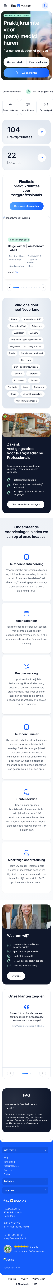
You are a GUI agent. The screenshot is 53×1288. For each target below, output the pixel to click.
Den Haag (26, 360)
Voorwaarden (38, 1279)
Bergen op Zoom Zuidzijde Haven (26, 346)
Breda (12, 353)
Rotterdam (39, 387)
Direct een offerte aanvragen (26, 504)
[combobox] (15, 62)
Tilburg (13, 394)
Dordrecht (33, 373)
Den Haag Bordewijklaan (26, 367)
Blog (6, 1157)
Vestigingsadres (11, 1166)
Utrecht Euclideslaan (32, 394)
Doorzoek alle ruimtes (26, 206)
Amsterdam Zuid (18, 326)
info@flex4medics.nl (15, 1238)
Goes (25, 387)
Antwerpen (37, 326)
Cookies (12, 1279)
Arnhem (34, 333)
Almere (14, 319)
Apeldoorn (19, 333)
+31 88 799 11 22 (13, 1234)
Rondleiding (9, 1161)
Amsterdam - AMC (32, 319)
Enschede (12, 387)
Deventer (18, 373)
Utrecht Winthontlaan (26, 400)
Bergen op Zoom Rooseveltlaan (26, 339)
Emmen (34, 380)
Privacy (24, 1279)
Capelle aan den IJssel (32, 353)
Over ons (16, 976)
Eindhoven (19, 380)
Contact (7, 1174)
